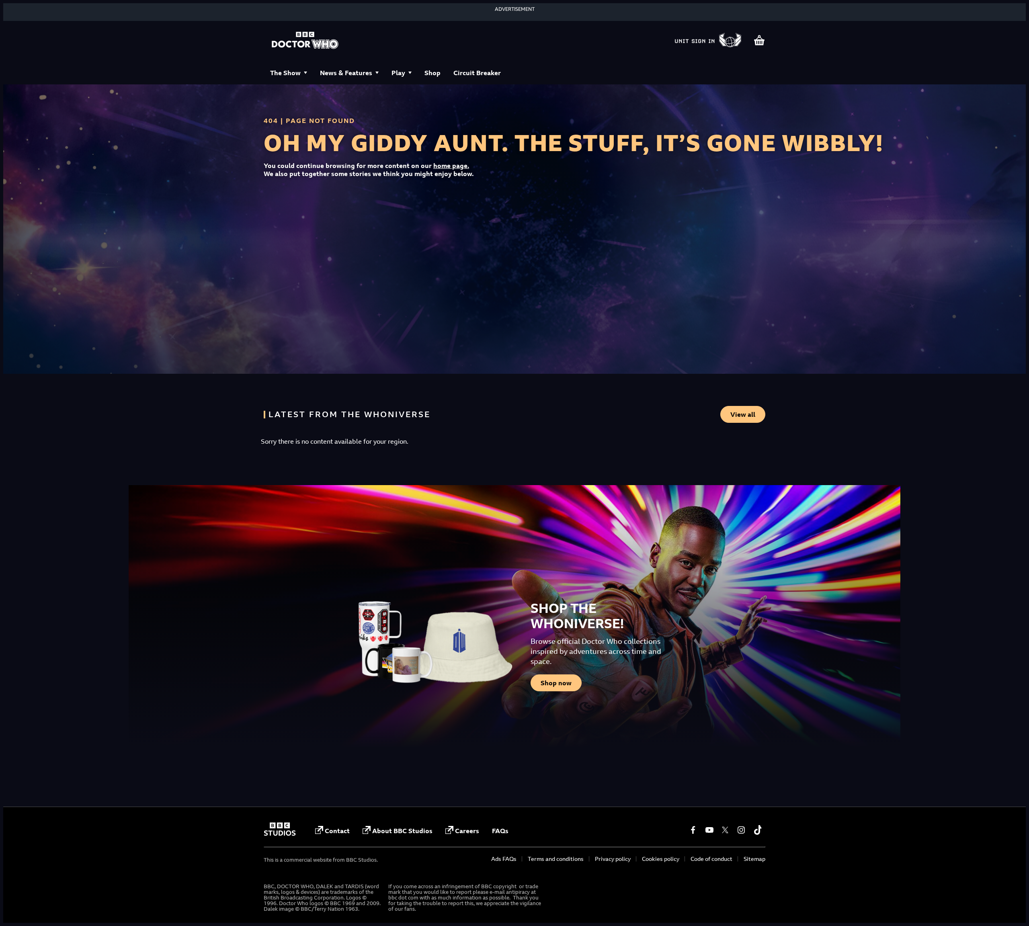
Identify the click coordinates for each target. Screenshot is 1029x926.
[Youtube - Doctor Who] (709, 830)
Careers (467, 831)
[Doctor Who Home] (305, 41)
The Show (285, 73)
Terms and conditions (556, 858)
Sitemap (754, 858)
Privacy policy (613, 858)
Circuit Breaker (477, 73)
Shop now (556, 683)
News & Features (346, 73)
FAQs (500, 831)
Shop (432, 73)
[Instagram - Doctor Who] (741, 830)
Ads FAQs (504, 858)
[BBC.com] (280, 834)
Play (398, 73)
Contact (337, 831)
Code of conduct (711, 858)
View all (742, 414)
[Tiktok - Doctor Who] (757, 830)
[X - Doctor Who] (725, 830)
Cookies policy (660, 858)
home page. (451, 166)
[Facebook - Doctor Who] (693, 830)
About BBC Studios (402, 831)
